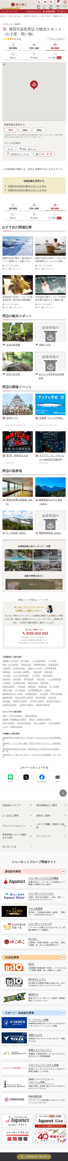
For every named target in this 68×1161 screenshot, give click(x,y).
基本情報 (13, 48)
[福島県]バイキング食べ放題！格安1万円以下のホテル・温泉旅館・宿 (32, 744)
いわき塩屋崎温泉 (21, 675)
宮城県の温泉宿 (9, 705)
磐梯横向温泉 (40, 664)
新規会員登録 (50, 11)
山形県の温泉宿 (26, 705)
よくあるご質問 (10, 815)
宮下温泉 (52, 661)
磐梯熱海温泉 (8, 686)
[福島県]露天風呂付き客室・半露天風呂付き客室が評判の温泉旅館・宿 (30, 750)
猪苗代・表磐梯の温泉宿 (40, 719)
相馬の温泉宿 (31, 716)
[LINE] (10, 776)
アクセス (34, 57)
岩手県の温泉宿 (37, 701)
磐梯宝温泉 (26, 664)
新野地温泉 (29, 679)
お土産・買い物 (45, 154)
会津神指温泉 (50, 668)
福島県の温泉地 (30, 16)
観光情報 (55, 48)
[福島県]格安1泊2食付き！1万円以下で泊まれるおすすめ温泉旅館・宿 (32, 738)
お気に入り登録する (57, 39)
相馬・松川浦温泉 (10, 664)
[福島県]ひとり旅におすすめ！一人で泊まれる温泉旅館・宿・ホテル (31, 755)
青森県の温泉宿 (20, 701)
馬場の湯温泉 (56, 694)
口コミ (13, 57)
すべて (10, 149)
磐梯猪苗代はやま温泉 (12, 694)
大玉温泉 (44, 694)
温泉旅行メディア (11, 805)
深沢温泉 (41, 679)
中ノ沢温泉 (54, 686)
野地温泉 (6, 701)
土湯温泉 (6, 683)
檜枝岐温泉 (7, 697)
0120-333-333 (37, 633)
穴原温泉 (21, 686)
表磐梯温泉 (53, 664)
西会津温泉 (41, 697)
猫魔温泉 (6, 672)
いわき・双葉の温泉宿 (12, 726)
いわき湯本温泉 (54, 679)
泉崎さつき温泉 (35, 668)
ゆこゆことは (9, 846)
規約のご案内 (43, 815)
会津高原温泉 (31, 694)
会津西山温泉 (19, 668)
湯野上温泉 (7, 690)
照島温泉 (45, 683)
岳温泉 (48, 690)
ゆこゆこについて (34, 11)
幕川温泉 (25, 661)
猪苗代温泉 (46, 16)
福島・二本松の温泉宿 (12, 716)
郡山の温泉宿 (40, 723)
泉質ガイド (34, 584)
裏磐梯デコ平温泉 (10, 661)
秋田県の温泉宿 (53, 701)
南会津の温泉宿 (24, 723)
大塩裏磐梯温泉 (35, 690)
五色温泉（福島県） (22, 672)
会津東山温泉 (19, 683)
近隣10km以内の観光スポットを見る (27, 186)
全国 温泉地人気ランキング (19, 554)
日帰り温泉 (34, 48)
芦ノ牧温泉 (20, 690)
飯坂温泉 (52, 697)
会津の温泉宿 (8, 723)
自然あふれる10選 (47, 565)
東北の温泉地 (14, 16)
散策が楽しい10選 (19, 565)
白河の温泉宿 (54, 723)
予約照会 (50, 7)
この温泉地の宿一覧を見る (35, 1156)
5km (11, 130)
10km (25, 130)
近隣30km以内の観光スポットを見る (27, 190)
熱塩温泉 (17, 679)
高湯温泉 (43, 686)
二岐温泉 (6, 668)
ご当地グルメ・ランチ (20, 154)
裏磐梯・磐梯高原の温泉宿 (14, 719)
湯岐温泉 (48, 672)
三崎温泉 (6, 675)
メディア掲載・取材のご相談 (50, 826)
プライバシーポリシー (13, 825)
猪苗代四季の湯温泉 (24, 697)
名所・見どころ (29, 149)
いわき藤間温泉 (39, 661)
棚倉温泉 (38, 672)
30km (39, 130)
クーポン (55, 57)
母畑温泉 (6, 679)
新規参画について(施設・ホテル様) (15, 836)
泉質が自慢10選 (47, 554)
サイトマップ (43, 836)
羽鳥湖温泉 (47, 675)
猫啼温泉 (32, 686)
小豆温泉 (36, 675)
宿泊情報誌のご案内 (46, 805)
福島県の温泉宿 (43, 705)
